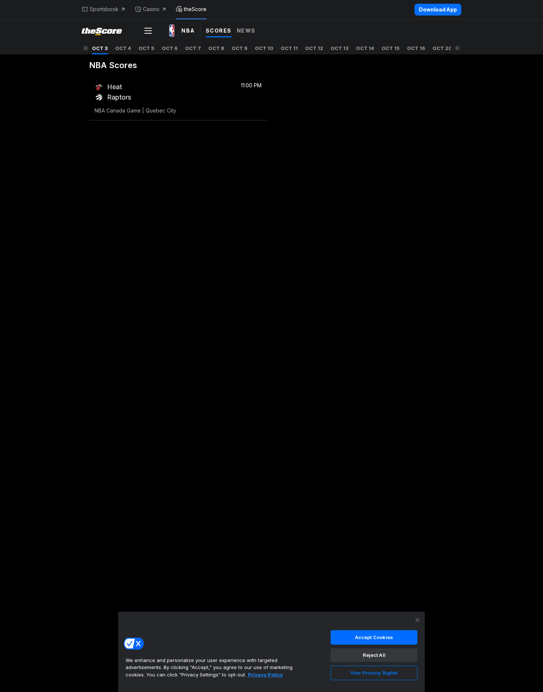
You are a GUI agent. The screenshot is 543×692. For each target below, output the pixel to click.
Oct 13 (340, 48)
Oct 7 (193, 48)
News (246, 30)
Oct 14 (365, 48)
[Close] (417, 620)
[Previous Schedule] (85, 48)
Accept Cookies (374, 637)
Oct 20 (442, 48)
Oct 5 (146, 48)
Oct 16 (416, 48)
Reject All (374, 655)
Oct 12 (314, 48)
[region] (271, 651)
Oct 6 (170, 48)
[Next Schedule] (457, 48)
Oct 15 (391, 48)
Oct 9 (239, 48)
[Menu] (148, 31)
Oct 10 (264, 48)
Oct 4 (123, 48)
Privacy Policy (265, 675)
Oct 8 (216, 48)
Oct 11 (289, 48)
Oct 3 (100, 48)
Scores (219, 30)
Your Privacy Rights (374, 673)
